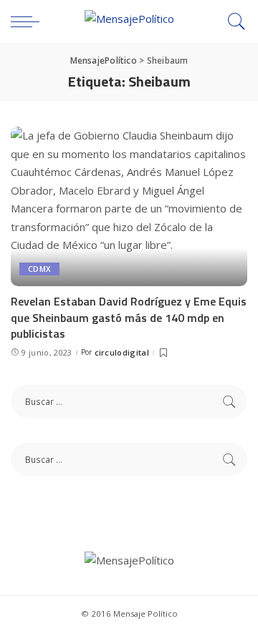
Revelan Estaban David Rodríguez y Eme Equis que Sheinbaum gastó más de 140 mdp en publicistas (129, 317)
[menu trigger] (29, 21)
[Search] (233, 21)
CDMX (39, 269)
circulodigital (122, 352)
